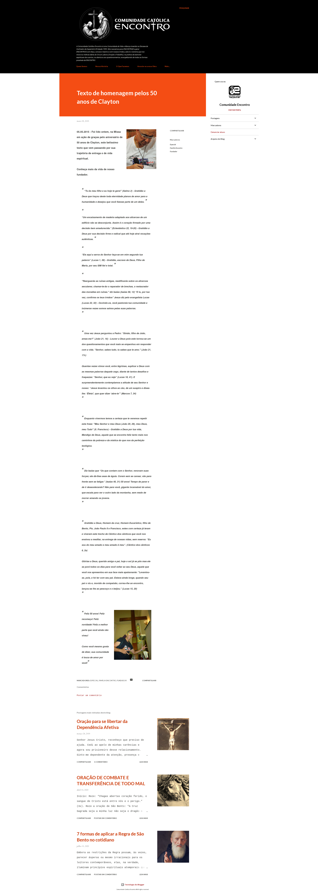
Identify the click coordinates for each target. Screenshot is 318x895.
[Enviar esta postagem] (131, 680)
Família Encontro (176, 148)
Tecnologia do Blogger (134, 884)
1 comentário (101, 762)
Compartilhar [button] (177, 131)
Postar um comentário (89, 695)
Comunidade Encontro (234, 104)
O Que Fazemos (122, 66)
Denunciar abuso (218, 132)
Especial (173, 144)
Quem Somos (81, 66)
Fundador (173, 151)
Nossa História (101, 66)
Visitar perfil (234, 110)
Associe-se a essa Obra (147, 66)
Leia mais (143, 762)
